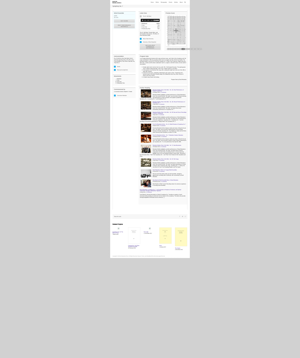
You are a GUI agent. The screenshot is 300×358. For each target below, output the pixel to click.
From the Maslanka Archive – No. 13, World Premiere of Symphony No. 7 (169, 124)
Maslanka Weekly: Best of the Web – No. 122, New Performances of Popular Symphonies (168, 90)
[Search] (185, 2)
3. (144, 27)
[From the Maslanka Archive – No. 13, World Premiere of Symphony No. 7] (146, 128)
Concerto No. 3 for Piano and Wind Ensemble (133, 246)
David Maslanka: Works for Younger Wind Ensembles (165, 170)
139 (173, 49)
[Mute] (154, 20)
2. (143, 25)
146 (197, 49)
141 (180, 49)
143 (186, 49)
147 (200, 49)
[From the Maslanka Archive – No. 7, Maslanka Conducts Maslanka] (146, 139)
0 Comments (163, 92)
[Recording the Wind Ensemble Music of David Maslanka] (146, 183)
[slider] (157, 20)
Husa (160, 245)
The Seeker (177, 248)
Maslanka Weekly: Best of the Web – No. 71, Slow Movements (167, 145)
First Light (146, 232)
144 (190, 49)
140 (176, 49)
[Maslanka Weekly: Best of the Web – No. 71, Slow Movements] (146, 149)
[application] (150, 20)
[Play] (143, 20)
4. (146, 28)
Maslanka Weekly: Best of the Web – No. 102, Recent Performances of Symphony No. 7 (169, 102)
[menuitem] (152, 2)
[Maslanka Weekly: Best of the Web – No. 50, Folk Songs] (146, 163)
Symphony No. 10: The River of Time (117, 232)
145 (193, 49)
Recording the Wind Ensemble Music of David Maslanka (165, 180)
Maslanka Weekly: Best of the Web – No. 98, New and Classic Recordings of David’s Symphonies (169, 113)
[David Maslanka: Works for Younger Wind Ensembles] (146, 173)
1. (144, 23)
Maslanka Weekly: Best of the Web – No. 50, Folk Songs (166, 159)
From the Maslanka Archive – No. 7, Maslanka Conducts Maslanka (168, 135)
